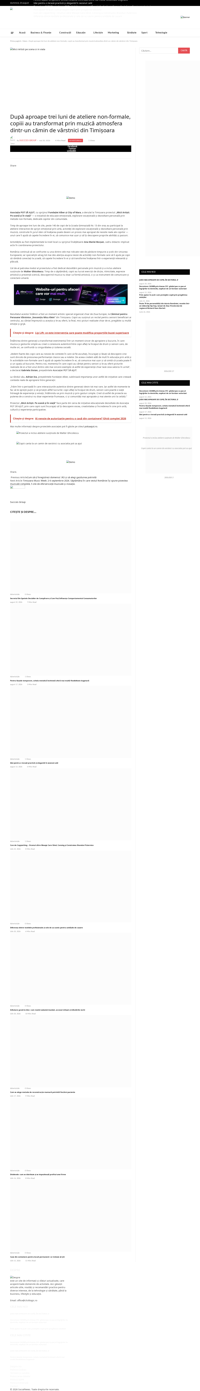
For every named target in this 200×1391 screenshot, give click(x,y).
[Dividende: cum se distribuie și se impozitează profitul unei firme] (70, 1133)
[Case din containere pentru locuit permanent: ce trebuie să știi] (70, 1216)
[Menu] (12, 32)
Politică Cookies (18, 1369)
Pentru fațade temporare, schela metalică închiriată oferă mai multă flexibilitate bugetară (49, 680)
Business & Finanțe (41, 33)
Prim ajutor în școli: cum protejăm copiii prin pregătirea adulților (163, 296)
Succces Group (28, 140)
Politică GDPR (17, 1379)
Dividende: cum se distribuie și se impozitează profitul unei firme (38, 1174)
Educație (80, 33)
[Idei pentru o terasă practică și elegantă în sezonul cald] (70, 722)
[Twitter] (11, 172)
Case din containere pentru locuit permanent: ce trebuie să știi (37, 1257)
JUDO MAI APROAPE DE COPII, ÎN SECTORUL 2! (158, 280)
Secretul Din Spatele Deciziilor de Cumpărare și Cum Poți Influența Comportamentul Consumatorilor (53, 598)
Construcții (65, 33)
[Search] (188, 32)
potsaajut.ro (91, 426)
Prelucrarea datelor (20, 1376)
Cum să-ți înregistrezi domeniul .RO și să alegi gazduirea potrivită (61, 477)
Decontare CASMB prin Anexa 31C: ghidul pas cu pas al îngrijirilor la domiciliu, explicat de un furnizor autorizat (163, 287)
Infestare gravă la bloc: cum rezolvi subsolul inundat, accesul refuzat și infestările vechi (47, 1010)
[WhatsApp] (11, 185)
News (24, 41)
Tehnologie (161, 33)
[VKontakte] (11, 178)
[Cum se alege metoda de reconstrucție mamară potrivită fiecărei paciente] (70, 1051)
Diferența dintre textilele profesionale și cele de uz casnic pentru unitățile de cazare (46, 927)
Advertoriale (75, 140)
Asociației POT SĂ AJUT (64, 370)
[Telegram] (11, 181)
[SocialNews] (39, 17)
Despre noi (16, 1366)
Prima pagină (15, 41)
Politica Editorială (19, 1382)
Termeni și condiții (20, 1372)
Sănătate (131, 33)
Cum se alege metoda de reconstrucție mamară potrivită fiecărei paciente (42, 1092)
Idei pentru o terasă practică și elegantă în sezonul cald (63, 3)
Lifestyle (98, 33)
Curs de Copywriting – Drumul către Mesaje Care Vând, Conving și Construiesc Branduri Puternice (52, 845)
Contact (14, 1386)
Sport (144, 33)
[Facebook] (11, 168)
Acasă (22, 33)
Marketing (113, 33)
